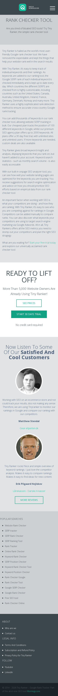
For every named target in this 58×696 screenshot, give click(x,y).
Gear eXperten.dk (29, 428)
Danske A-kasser (36, 491)
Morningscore (33, 691)
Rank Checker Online (15, 603)
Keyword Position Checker (17, 572)
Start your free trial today (42, 242)
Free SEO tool (11, 598)
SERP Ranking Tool (13, 541)
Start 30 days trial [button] (29, 314)
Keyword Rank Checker (16, 556)
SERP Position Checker (15, 561)
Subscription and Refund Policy (20, 650)
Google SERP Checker (15, 587)
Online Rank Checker (15, 551)
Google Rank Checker (15, 592)
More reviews (29, 500)
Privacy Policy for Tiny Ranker (18, 655)
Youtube (9, 667)
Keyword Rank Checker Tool (18, 567)
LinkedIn (9, 672)
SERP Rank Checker (14, 535)
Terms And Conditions (15, 645)
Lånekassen (19, 491)
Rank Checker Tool (14, 582)
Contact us (10, 633)
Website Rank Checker (15, 525)
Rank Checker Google (15, 577)
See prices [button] (29, 303)
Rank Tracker (11, 546)
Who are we (10, 628)
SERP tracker (11, 530)
